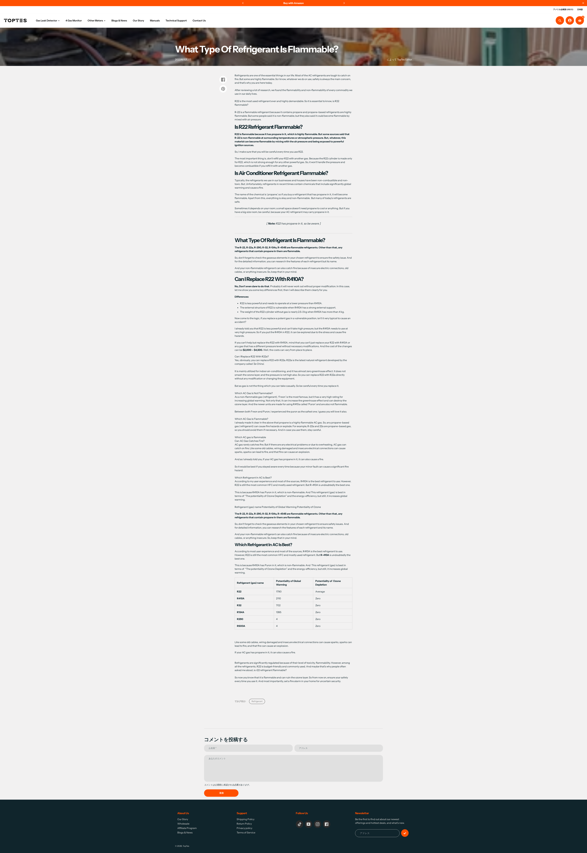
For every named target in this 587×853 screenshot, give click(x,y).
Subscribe (269, 432)
